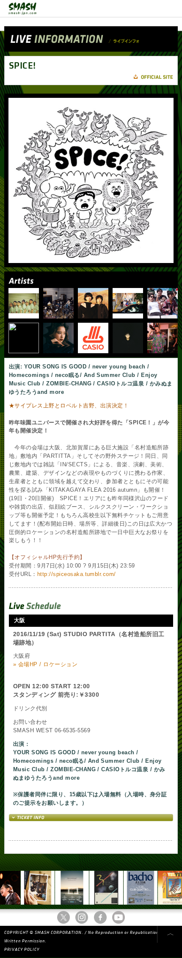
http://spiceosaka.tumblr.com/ (76, 574)
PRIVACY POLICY (21, 949)
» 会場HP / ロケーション (45, 664)
